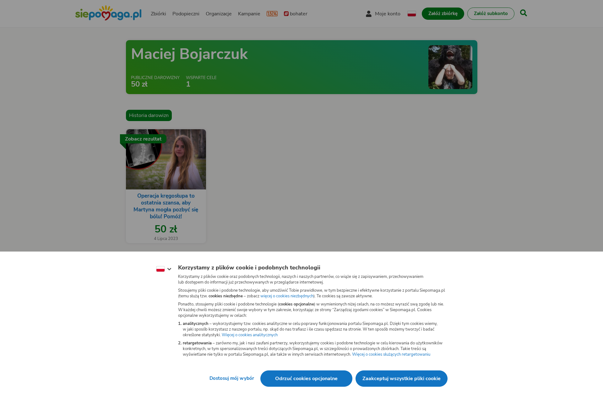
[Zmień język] (163, 269)
